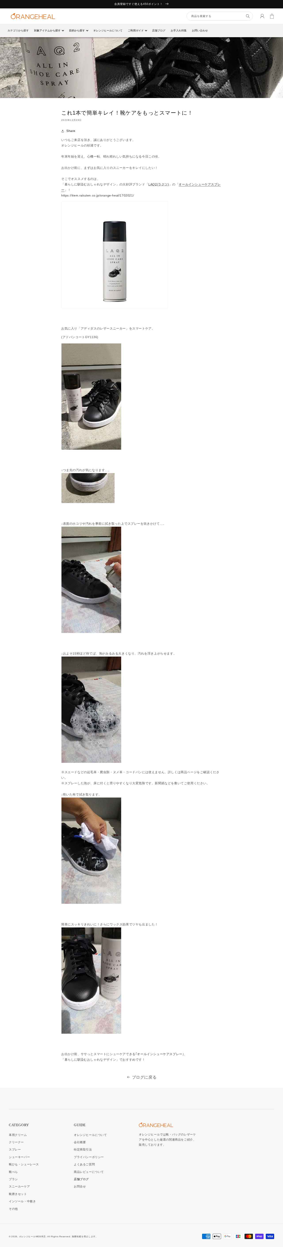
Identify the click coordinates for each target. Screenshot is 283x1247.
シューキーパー (19, 1157)
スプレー (15, 1149)
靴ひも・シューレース (24, 1164)
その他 (13, 1208)
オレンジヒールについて (107, 30)
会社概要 (80, 1142)
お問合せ (80, 1186)
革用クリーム (18, 1135)
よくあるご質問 (84, 1164)
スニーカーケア (19, 1186)
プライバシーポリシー (89, 1157)
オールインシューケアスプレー (159, 1054)
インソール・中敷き (22, 1201)
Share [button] (70, 131)
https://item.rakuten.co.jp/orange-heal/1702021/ (97, 195)
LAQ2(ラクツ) (158, 184)
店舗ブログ (158, 30)
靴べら (13, 1172)
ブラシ (13, 1179)
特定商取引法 (83, 1149)
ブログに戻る (144, 1077)
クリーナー (16, 1142)
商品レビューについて (89, 1172)
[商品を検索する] (248, 16)
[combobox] (220, 16)
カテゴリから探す (18, 30)
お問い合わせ (200, 30)
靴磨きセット (18, 1194)
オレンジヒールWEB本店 (32, 1236)
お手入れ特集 (179, 30)
